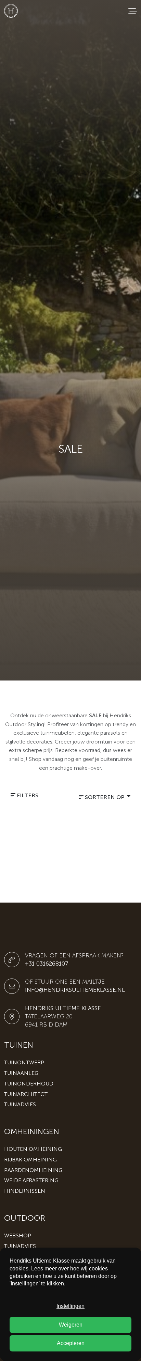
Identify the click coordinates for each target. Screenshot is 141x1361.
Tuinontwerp (24, 1062)
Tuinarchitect (26, 1094)
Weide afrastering (31, 1180)
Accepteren (71, 1343)
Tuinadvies (20, 1104)
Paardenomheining (33, 1170)
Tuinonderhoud (28, 1083)
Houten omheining (33, 1149)
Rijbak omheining (30, 1159)
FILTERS (26, 795)
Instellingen (70, 1306)
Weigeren (70, 1325)
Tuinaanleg (21, 1073)
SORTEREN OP (105, 797)
